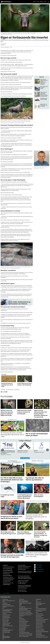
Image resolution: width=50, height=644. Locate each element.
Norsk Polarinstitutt (22, 628)
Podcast (41, 1)
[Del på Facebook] (1, 392)
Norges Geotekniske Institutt (23, 621)
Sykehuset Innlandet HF (39, 617)
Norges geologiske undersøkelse (24, 625)
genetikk (3, 389)
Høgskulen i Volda (5, 621)
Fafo (3, 608)
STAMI (37, 612)
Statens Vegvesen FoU (39, 613)
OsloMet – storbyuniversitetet (24, 636)
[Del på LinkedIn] (5, 392)
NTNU (20, 605)
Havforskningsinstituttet (6, 617)
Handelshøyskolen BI (5, 616)
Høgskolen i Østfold (5, 620)
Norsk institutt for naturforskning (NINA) (25, 633)
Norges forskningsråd (22, 624)
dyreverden (16, 389)
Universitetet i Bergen (39, 624)
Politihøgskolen (38, 599)
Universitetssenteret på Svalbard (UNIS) (42, 631)
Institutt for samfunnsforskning (7, 625)
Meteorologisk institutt (6, 632)
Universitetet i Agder (39, 623)
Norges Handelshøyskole (23, 622)
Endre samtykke (6, 593)
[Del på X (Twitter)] (3, 392)
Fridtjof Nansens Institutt (6, 614)
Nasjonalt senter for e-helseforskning (25, 612)
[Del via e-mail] (6, 392)
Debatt (34, 1)
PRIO (36, 600)
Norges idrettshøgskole (23, 626)
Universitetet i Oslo (39, 627)
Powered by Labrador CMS (25, 642)
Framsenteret (4, 613)
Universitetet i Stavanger (40, 628)
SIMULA (37, 605)
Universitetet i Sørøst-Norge (40, 630)
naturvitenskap (9, 389)
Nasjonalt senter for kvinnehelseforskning (26, 613)
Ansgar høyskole (5, 599)
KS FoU (3, 627)
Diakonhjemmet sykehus (6, 604)
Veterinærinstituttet (39, 634)
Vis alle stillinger (25, 458)
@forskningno (39, 564)
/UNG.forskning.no (40, 569)
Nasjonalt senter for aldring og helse (25, 610)
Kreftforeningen (5, 628)
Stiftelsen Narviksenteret (40, 615)
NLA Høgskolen (21, 599)
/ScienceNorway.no (40, 571)
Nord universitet (21, 618)
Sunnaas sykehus (38, 616)
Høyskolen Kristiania (5, 624)
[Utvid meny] (49, 1)
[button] (2, 449)
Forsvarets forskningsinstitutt (7, 612)
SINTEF (37, 607)
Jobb (45, 1)
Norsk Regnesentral (22, 629)
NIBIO (3, 635)
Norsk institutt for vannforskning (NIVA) (25, 635)
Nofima (20, 617)
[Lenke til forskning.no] (16, 1)
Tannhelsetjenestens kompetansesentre (42, 619)
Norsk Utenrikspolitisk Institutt (24, 632)
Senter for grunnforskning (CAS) (41, 608)
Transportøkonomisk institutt (40, 620)
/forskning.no (39, 567)
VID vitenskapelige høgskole (40, 635)
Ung (38, 1)
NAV (3, 633)
